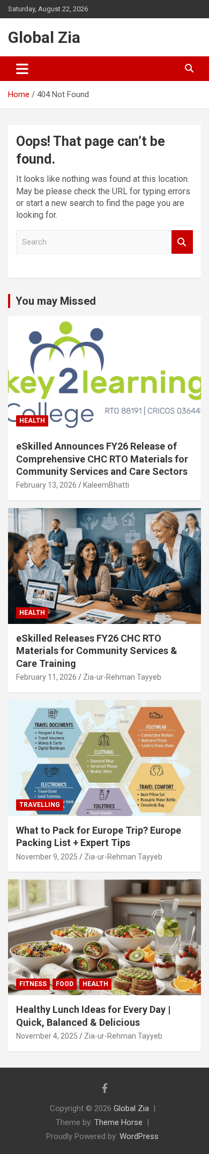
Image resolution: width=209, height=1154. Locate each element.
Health (32, 420)
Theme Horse (118, 1122)
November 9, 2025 (47, 856)
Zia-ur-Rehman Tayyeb (122, 677)
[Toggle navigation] (22, 68)
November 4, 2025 (47, 1036)
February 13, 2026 (46, 485)
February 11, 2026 (46, 677)
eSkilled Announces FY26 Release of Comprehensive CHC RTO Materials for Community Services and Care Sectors (102, 458)
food (64, 984)
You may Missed (56, 301)
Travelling (39, 804)
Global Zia (44, 37)
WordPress (139, 1136)
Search (182, 242)
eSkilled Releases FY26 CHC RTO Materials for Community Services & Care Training (96, 651)
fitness (33, 984)
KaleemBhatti (106, 485)
